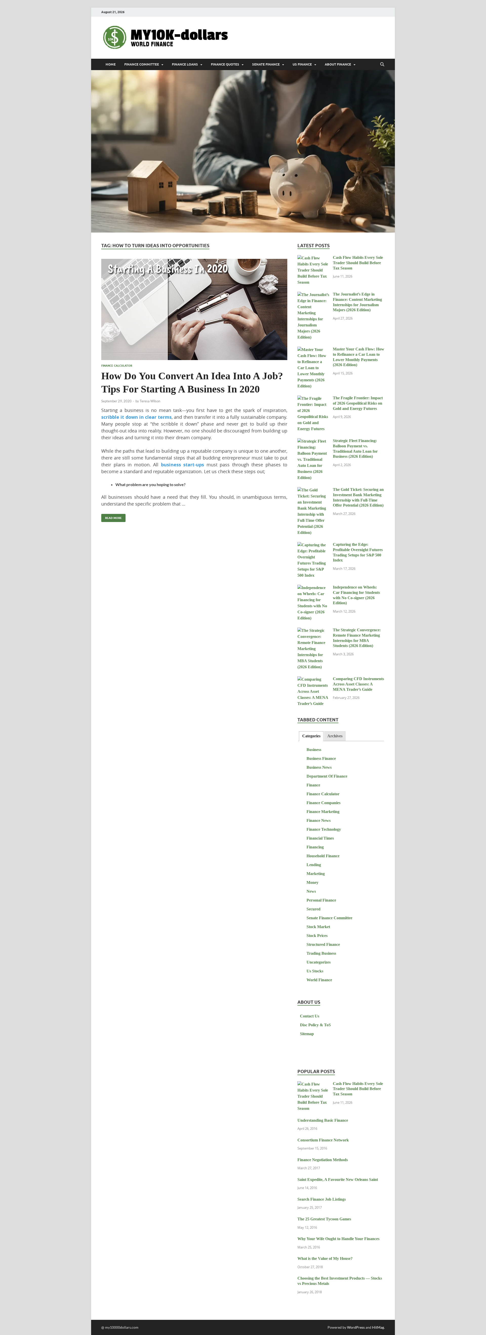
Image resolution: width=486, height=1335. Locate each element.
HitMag (378, 1327)
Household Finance (323, 856)
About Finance (338, 64)
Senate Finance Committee (329, 918)
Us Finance (302, 64)
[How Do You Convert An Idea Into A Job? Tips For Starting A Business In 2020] (194, 309)
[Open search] (382, 64)
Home (111, 64)
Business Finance (321, 758)
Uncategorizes (319, 962)
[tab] (311, 736)
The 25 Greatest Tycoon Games (324, 1219)
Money (312, 882)
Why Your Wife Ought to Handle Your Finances (338, 1239)
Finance (313, 785)
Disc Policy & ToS (315, 1025)
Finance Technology (324, 829)
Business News (319, 767)
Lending (314, 865)
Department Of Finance (327, 776)
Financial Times (320, 838)
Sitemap (307, 1034)
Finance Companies (323, 803)
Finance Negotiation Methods (322, 1160)
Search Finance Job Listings (321, 1199)
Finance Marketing (323, 811)
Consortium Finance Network (323, 1140)
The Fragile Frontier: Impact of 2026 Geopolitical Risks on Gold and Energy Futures (358, 403)
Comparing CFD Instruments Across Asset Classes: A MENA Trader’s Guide (358, 684)
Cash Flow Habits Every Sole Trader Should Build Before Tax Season (358, 262)
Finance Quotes (225, 64)
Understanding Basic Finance (322, 1120)
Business (314, 749)
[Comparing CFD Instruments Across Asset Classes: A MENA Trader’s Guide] (313, 679)
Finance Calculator (116, 365)
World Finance (319, 980)
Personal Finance (321, 900)
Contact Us (309, 1016)
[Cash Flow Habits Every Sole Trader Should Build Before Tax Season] (313, 258)
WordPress (356, 1327)
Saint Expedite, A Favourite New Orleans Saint (337, 1179)
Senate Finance (266, 64)
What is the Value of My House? (325, 1258)
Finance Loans (185, 64)
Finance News (319, 820)
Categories (311, 736)
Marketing (316, 873)
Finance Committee (141, 64)
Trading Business (321, 953)
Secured (313, 909)
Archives (334, 736)
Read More (111, 517)
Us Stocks (315, 971)
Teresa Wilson (150, 401)
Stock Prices (317, 935)
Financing (315, 847)
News (311, 891)
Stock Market (318, 927)
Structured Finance (323, 944)
